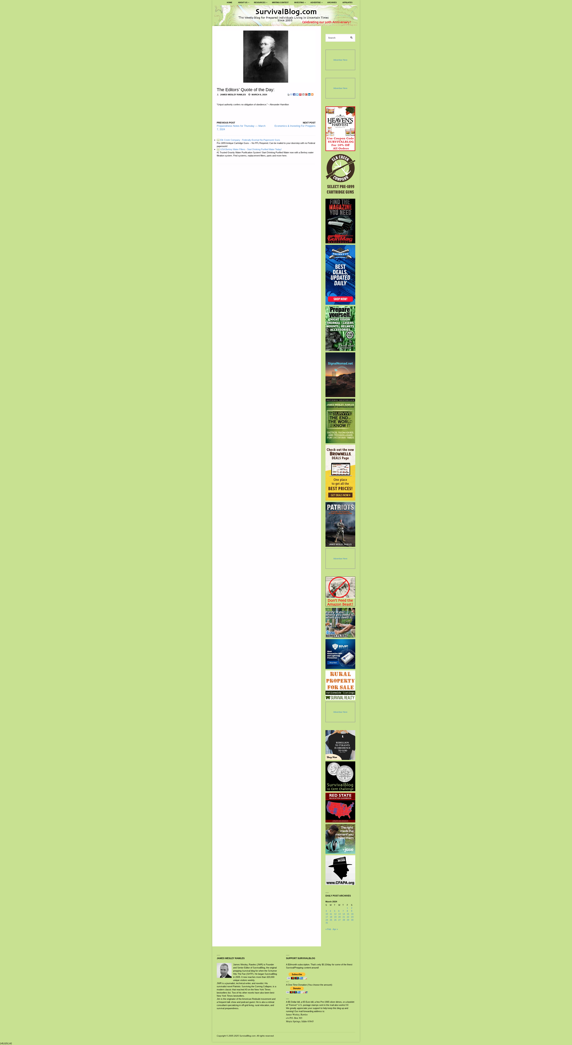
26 (335, 920)
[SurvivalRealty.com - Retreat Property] (340, 685)
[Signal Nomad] (340, 374)
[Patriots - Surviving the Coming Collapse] (340, 524)
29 (348, 920)
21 (344, 917)
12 (335, 914)
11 (331, 914)
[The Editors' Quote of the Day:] (266, 57)
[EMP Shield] (340, 654)
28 (344, 920)
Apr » (335, 929)
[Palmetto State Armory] (340, 275)
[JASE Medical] (340, 839)
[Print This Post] (288, 94)
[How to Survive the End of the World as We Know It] (340, 421)
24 (327, 920)
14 (344, 914)
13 (339, 914)
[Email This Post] (291, 94)
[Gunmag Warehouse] (340, 221)
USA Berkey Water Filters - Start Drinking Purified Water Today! (249, 149)
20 (339, 917)
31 (327, 923)
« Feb (328, 929)
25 (331, 920)
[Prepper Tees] (340, 745)
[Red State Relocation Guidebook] (340, 807)
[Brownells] (340, 473)
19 (335, 917)
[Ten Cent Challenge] (340, 776)
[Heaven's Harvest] (340, 128)
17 (327, 917)
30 (352, 920)
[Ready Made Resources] (340, 328)
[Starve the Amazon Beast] (340, 591)
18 (331, 917)
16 (352, 914)
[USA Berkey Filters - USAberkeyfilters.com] (340, 623)
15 (348, 914)
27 (339, 920)
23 (352, 917)
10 (327, 914)
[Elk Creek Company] (340, 175)
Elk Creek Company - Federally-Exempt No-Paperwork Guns (248, 140)
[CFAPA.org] (340, 870)
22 (348, 917)
